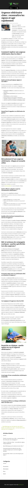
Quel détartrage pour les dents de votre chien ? (12, 426)
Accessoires (5, 466)
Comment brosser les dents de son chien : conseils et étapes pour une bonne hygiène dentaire (12, 450)
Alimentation (5, 468)
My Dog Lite (21, 484)
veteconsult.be (8, 185)
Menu (11, 8)
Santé (4, 473)
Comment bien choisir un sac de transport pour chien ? (13, 454)
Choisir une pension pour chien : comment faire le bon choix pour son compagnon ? (14, 439)
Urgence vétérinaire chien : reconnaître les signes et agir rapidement (14, 443)
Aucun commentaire (13, 23)
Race (4, 471)
